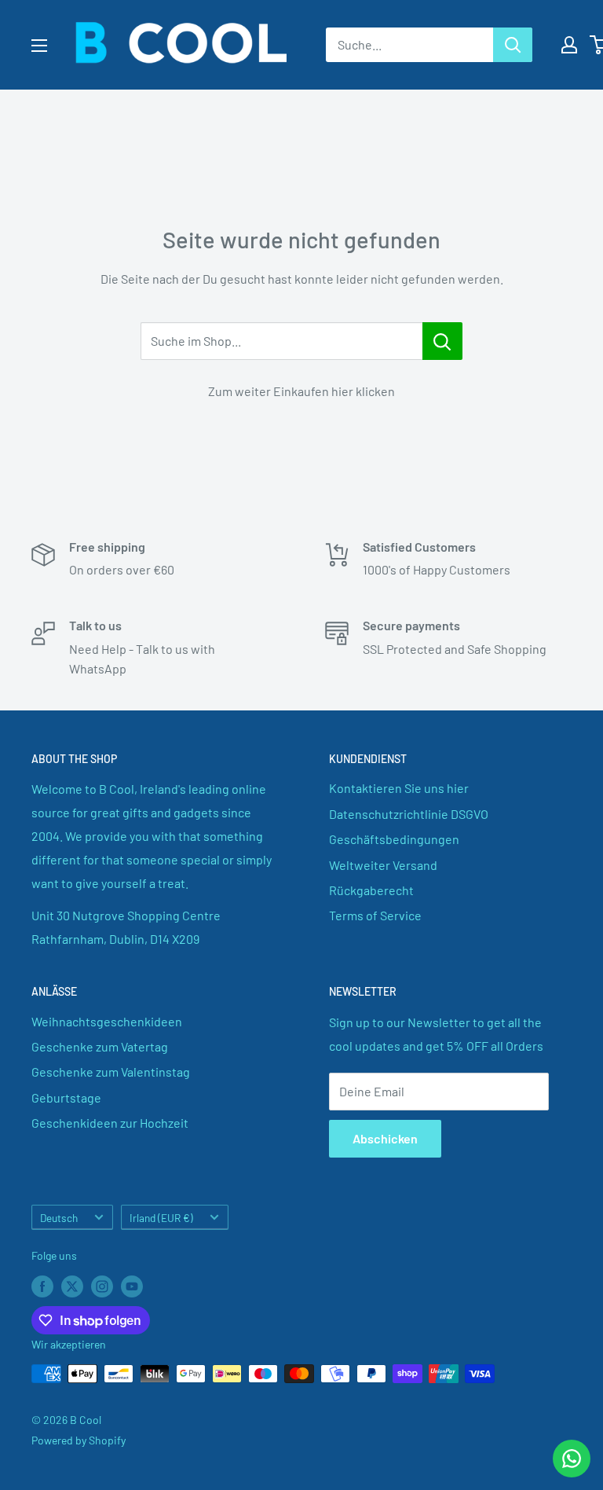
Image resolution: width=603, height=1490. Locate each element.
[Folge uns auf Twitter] (72, 1286)
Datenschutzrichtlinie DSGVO (408, 813)
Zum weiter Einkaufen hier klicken (301, 391)
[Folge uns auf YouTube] (132, 1286)
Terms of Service (375, 915)
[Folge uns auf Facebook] (42, 1286)
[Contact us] (571, 1458)
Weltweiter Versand (383, 864)
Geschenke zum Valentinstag (110, 1071)
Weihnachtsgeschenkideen (106, 1021)
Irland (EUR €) (161, 1217)
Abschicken (385, 1138)
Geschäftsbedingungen (394, 838)
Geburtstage (66, 1097)
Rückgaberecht (371, 890)
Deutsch (59, 1217)
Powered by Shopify (78, 1440)
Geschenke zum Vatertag (99, 1046)
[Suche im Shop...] (442, 341)
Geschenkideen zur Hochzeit (109, 1122)
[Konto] (569, 44)
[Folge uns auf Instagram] (102, 1286)
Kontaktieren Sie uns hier (399, 787)
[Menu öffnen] (39, 45)
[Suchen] (512, 45)
